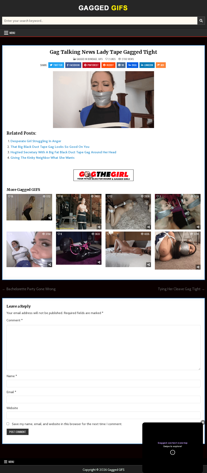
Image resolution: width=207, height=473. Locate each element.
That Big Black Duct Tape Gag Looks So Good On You (50, 147)
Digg (134, 65)
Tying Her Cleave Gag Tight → (181, 289)
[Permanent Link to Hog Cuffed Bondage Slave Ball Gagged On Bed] (128, 249)
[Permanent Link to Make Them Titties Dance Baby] (177, 251)
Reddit (110, 65)
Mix (162, 65)
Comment (14, 320)
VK (122, 65)
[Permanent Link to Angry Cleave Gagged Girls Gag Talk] (177, 212)
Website (12, 408)
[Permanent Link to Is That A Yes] (29, 249)
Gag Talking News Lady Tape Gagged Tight (103, 52)
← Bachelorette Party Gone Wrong (29, 289)
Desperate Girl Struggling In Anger (36, 141)
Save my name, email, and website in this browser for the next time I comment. (67, 424)
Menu (12, 33)
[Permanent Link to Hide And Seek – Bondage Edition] (29, 207)
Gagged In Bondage (87, 59)
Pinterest (93, 65)
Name (11, 376)
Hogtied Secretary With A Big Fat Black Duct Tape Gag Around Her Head (63, 152)
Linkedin (148, 65)
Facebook (75, 65)
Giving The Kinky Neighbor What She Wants (43, 158)
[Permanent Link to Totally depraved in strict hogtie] (78, 248)
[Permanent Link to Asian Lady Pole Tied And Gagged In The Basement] (78, 212)
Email (11, 392)
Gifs (100, 59)
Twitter (57, 65)
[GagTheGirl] (103, 180)
